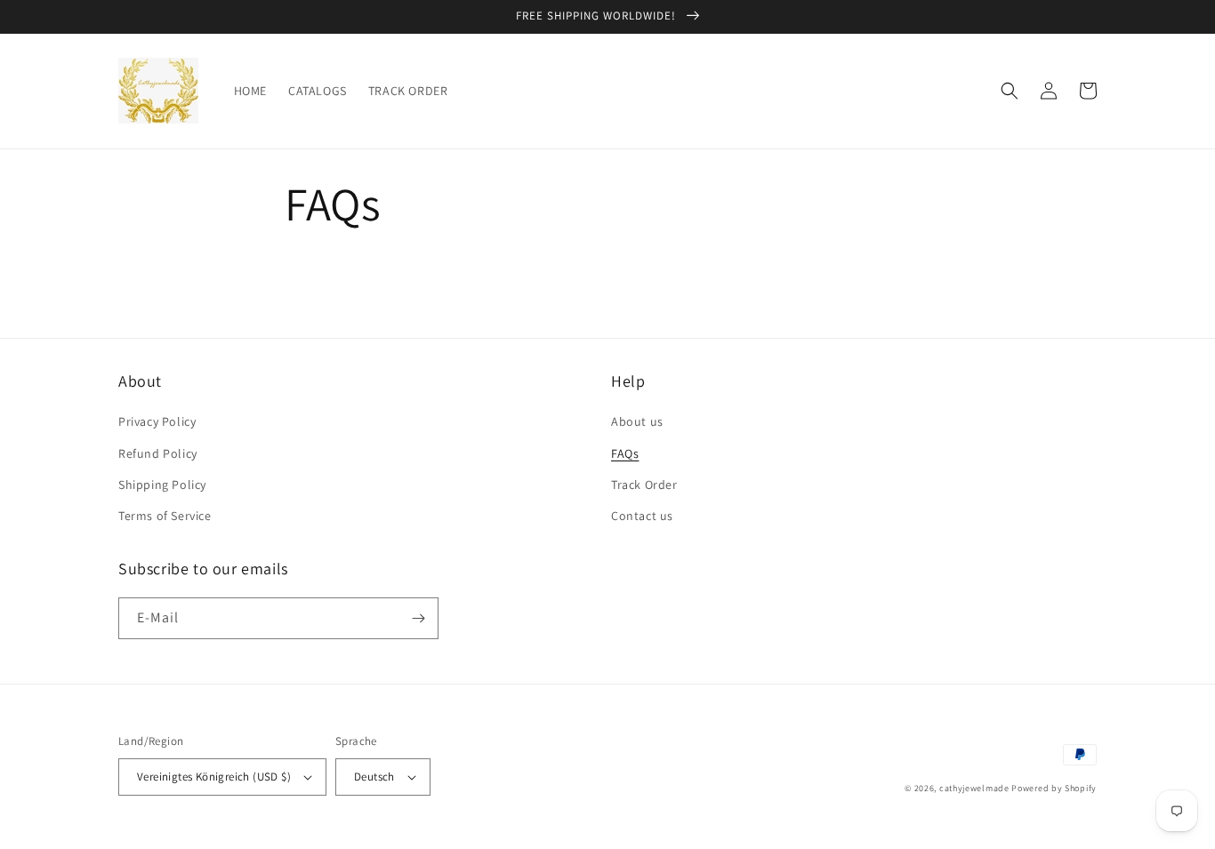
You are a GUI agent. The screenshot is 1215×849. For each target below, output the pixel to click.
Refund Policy (157, 453)
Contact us (642, 516)
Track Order (644, 485)
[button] (1009, 90)
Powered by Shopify (1054, 788)
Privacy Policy (157, 421)
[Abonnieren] (418, 618)
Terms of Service (165, 516)
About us (637, 421)
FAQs (625, 453)
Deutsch (374, 776)
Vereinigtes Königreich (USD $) (214, 776)
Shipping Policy (162, 485)
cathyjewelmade (974, 788)
